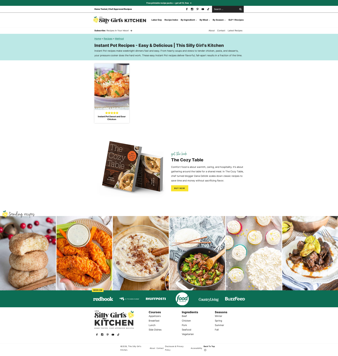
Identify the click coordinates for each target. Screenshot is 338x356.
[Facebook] (186, 9)
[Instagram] (192, 9)
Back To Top (209, 346)
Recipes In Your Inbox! (117, 30)
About (212, 30)
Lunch (152, 325)
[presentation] (111, 87)
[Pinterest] (197, 9)
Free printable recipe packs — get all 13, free (169, 3)
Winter (218, 316)
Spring (218, 320)
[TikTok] (208, 9)
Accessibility (196, 348)
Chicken (186, 320)
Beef (184, 316)
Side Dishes (155, 329)
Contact (221, 30)
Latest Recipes (235, 30)
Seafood (186, 329)
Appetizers (155, 316)
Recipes (108, 38)
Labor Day (156, 19)
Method (119, 38)
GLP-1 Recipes (236, 19)
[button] (106, 112)
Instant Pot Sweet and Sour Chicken (112, 118)
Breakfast (154, 320)
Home (97, 38)
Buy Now (179, 188)
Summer (219, 325)
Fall (217, 329)
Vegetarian (188, 334)
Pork (184, 325)
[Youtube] (202, 9)
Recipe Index (171, 19)
